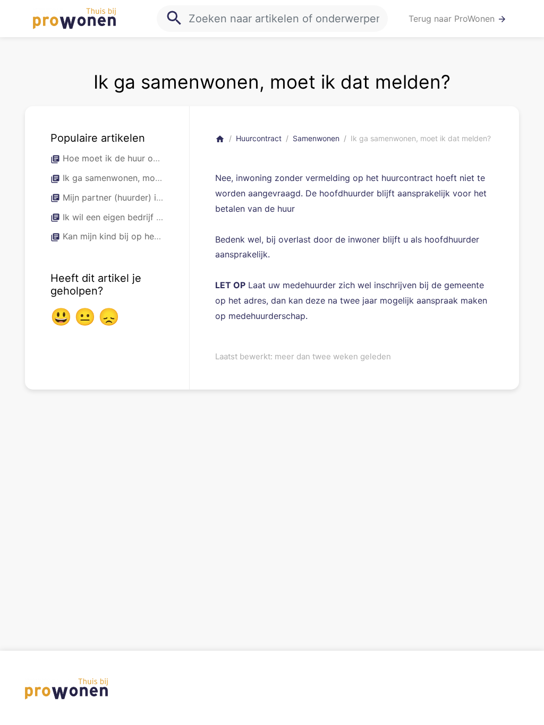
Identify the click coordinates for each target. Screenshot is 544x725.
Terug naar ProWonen (458, 18)
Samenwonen (316, 138)
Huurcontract (259, 138)
